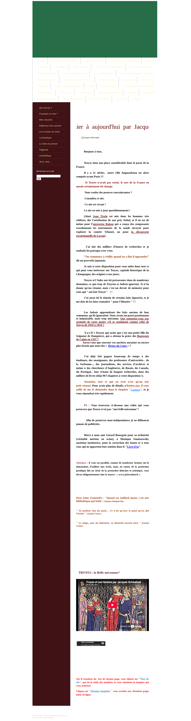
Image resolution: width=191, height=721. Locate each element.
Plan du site (63, 716)
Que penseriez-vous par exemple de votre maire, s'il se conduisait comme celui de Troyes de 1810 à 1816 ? (112, 322)
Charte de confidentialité (51, 716)
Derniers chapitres (100, 691)
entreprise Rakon (103, 224)
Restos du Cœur (117, 345)
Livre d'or (133, 446)
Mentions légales (37, 716)
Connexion (35, 718)
